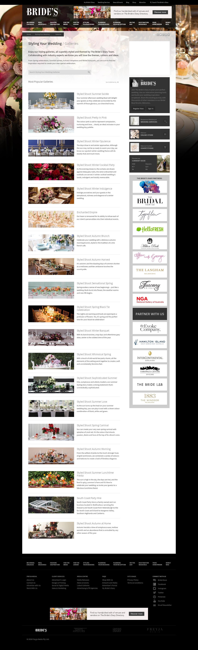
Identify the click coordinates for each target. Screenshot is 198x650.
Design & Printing (59, 583)
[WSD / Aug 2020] (123, 18)
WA (146, 169)
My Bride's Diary (89, 2)
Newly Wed (168, 23)
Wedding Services (104, 2)
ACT (133, 167)
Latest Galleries (83, 585)
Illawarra (148, 164)
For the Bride (66, 23)
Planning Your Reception (119, 23)
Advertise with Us (34, 585)
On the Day (132, 23)
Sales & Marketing (59, 588)
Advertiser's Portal (109, 585)
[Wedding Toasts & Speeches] (79, 630)
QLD (146, 167)
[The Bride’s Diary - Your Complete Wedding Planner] (40, 630)
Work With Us (32, 588)
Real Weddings (42, 23)
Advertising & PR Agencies (87, 588)
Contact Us (31, 583)
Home (29, 34)
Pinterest (161, 597)
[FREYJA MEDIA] (155, 630)
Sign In (150, 108)
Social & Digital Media (60, 585)
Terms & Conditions (135, 583)
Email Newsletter (165, 605)
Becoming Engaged (30, 23)
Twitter (161, 592)
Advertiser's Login (59, 580)
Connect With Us (159, 576)
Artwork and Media (109, 583)
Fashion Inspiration (55, 23)
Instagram (162, 588)
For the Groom (76, 23)
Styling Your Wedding (88, 23)
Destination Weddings (144, 23)
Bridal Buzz (162, 580)
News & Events (118, 2)
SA (133, 169)
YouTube (161, 601)
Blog (127, 2)
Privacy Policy (132, 580)
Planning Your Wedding (103, 23)
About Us (30, 580)
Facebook (162, 584)
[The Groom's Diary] (117, 630)
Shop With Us (107, 580)
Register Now (138, 108)
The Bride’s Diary (42, 12)
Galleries (58, 34)
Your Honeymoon (157, 23)
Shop (134, 2)
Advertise (142, 2)
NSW (133, 164)
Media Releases (83, 580)
